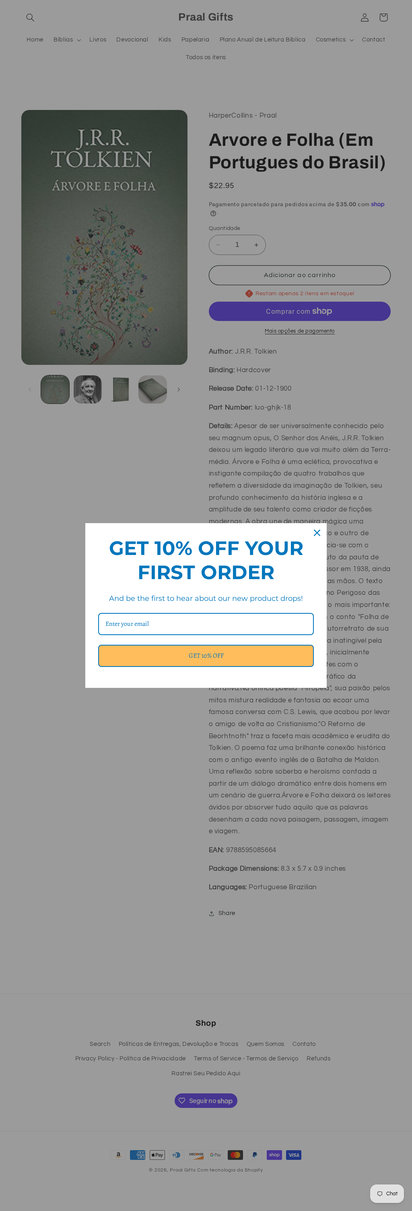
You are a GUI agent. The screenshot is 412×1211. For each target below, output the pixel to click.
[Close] (317, 532)
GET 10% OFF (206, 655)
